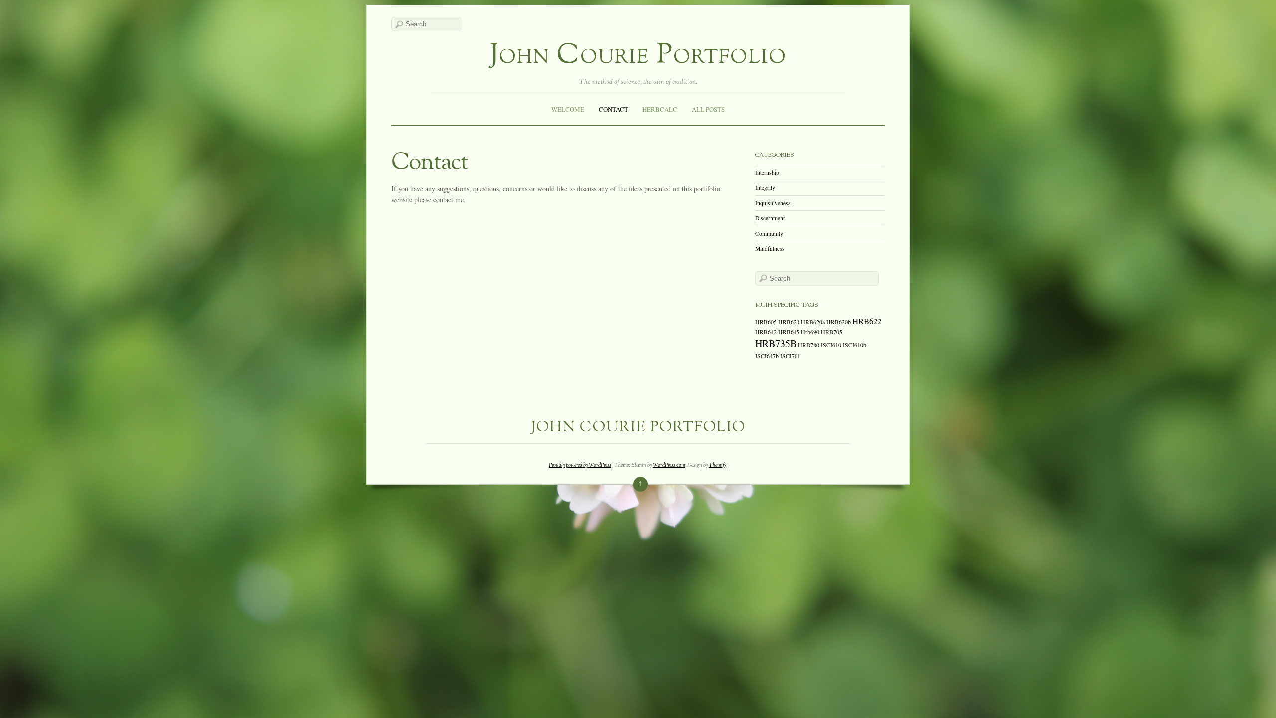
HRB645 (788, 332)
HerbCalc (659, 109)
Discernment (770, 218)
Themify (717, 465)
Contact (613, 109)
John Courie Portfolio (638, 56)
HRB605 (766, 322)
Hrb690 (810, 332)
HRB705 (831, 332)
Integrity (765, 187)
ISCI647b (767, 355)
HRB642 (766, 332)
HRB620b (838, 322)
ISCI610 (831, 345)
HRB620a (813, 322)
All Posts (708, 109)
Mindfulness (770, 248)
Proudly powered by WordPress (580, 465)
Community (769, 233)
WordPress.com (669, 465)
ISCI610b (854, 345)
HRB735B (776, 343)
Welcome (567, 109)
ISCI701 (790, 355)
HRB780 (808, 345)
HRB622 (866, 321)
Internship (767, 172)
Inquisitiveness (773, 203)
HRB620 (788, 322)
